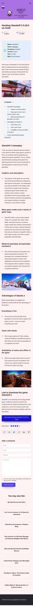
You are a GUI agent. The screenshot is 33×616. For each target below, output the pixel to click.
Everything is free (16, 124)
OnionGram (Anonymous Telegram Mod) (16, 525)
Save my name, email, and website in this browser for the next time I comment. (17, 479)
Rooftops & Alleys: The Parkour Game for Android (16, 574)
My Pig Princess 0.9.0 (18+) (16, 502)
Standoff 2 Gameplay (13, 106)
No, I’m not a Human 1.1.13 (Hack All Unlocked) (17, 513)
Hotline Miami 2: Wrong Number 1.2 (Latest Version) (16, 586)
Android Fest (21, 11)
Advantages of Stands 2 (14, 122)
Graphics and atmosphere (18, 109)
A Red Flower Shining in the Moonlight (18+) (16, 562)
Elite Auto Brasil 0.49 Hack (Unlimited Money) (16, 550)
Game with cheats (16, 127)
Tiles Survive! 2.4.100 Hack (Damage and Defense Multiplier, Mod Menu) (16, 537)
